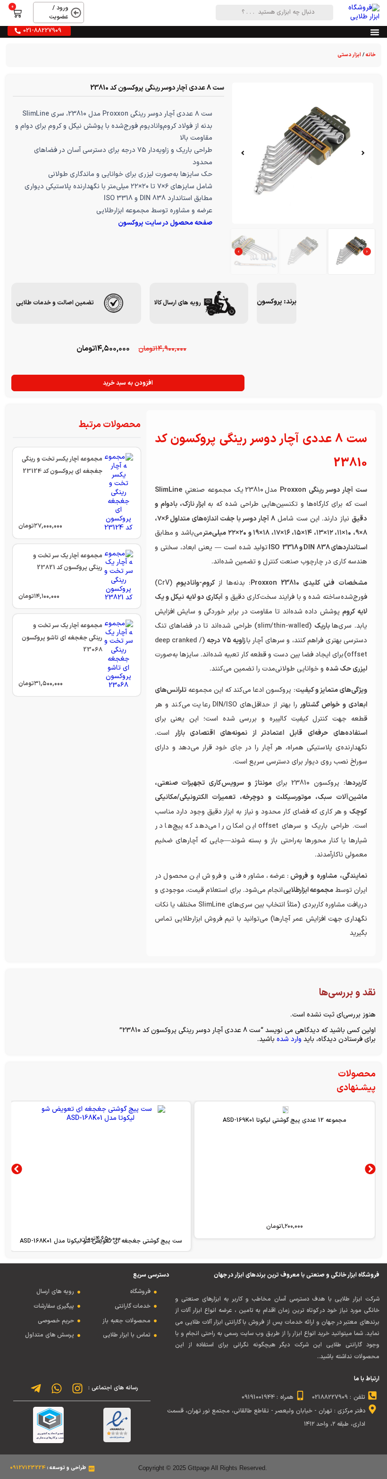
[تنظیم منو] (374, 32)
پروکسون (269, 302)
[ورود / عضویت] (76, 13)
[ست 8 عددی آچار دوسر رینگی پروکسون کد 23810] (302, 153)
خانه (371, 55)
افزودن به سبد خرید (128, 382)
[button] (363, 153)
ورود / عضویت (58, 12)
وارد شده (289, 1039)
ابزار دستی (349, 55)
